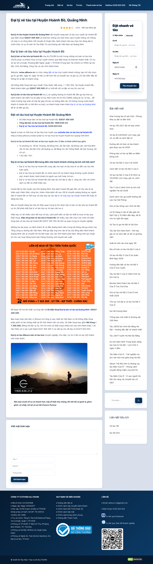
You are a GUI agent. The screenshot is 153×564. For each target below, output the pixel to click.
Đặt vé (60, 5)
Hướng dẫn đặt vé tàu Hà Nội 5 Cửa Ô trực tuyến (124, 266)
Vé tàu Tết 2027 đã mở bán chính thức (125, 127)
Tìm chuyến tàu (130, 86)
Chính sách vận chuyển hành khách (72, 506)
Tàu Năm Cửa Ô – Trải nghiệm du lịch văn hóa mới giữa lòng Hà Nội (125, 356)
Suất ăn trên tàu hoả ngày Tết (123, 243)
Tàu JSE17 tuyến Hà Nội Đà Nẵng (125, 335)
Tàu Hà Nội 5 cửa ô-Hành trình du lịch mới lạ (125, 275)
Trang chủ (49, 5)
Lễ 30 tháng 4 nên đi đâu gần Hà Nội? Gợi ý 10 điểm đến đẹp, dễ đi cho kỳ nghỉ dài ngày (125, 215)
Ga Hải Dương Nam (118, 311)
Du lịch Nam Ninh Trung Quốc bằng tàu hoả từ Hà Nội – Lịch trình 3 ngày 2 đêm (126, 345)
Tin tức (79, 5)
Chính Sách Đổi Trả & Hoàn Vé (70, 509)
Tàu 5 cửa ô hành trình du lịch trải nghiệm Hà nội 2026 (125, 189)
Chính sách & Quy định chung (70, 515)
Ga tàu (70, 5)
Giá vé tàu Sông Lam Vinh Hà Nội (125, 206)
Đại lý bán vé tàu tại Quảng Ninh (74, 309)
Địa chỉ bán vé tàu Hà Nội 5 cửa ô (125, 249)
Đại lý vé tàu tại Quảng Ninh (83, 104)
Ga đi (115, 41)
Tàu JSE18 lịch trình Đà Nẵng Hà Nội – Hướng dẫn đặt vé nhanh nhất (126, 328)
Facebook (119, 516)
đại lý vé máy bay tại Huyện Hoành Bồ (72, 195)
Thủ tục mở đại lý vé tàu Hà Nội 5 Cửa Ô (125, 303)
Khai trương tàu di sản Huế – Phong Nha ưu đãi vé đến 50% (126, 118)
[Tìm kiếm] (138, 400)
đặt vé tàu (53, 72)
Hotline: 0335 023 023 (115, 5)
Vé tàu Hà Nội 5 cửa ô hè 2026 (124, 163)
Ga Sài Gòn (115, 433)
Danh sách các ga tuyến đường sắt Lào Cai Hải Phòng (125, 198)
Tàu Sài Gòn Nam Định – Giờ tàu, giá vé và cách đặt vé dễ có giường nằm (126, 233)
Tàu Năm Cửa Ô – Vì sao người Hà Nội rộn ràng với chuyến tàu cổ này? (125, 379)
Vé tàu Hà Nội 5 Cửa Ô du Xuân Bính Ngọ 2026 (124, 257)
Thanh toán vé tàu (94, 5)
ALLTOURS (42, 560)
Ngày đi (116, 63)
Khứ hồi (129, 36)
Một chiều (119, 35)
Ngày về (116, 74)
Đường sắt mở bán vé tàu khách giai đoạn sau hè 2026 (124, 146)
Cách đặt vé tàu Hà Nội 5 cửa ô (124, 169)
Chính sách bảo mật (66, 512)
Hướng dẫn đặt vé (65, 503)
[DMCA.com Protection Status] (135, 560)
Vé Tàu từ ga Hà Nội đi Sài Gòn (124, 224)
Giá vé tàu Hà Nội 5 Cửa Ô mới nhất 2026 (124, 294)
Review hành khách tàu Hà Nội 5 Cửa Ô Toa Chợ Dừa (124, 285)
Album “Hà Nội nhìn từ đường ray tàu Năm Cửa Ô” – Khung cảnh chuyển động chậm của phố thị (125, 366)
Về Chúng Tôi (134, 5)
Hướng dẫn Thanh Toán (67, 518)
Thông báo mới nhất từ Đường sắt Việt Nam (125, 319)
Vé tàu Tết (114, 426)
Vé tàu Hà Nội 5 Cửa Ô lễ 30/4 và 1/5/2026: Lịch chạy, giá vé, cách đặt (125, 178)
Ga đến (115, 52)
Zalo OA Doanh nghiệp (125, 523)
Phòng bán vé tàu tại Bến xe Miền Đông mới (125, 155)
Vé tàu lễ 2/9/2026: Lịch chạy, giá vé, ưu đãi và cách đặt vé (125, 136)
